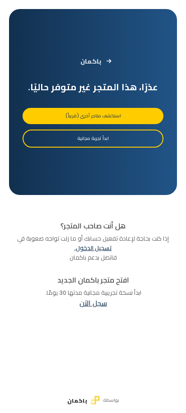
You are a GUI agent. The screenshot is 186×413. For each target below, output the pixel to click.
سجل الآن (93, 303)
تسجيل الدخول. (93, 248)
